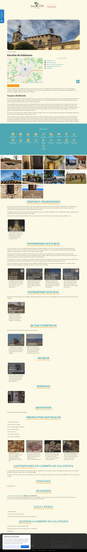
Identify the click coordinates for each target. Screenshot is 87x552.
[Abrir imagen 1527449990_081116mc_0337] (11, 191)
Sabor (53, 37)
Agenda (60, 37)
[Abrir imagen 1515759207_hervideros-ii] (11, 162)
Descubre (24, 37)
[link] (16, 225)
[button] (25, 69)
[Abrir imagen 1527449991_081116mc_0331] (11, 177)
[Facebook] (77, 81)
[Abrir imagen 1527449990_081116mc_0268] (54, 177)
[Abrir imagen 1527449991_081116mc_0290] (32, 191)
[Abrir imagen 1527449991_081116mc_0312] (32, 177)
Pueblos (32, 37)
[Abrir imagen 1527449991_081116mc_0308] (75, 162)
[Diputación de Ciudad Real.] (61, 543)
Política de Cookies (51, 550)
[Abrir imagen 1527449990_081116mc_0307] (54, 162)
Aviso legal (34, 550)
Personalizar (8, 546)
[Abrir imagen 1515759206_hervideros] (75, 177)
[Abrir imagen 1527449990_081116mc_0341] (32, 162)
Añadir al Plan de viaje (13, 85)
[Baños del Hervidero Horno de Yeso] (16, 307)
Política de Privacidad (42, 550)
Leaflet (30, 82)
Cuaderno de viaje (43, 37)
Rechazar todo (16, 546)
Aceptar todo (25, 546)
